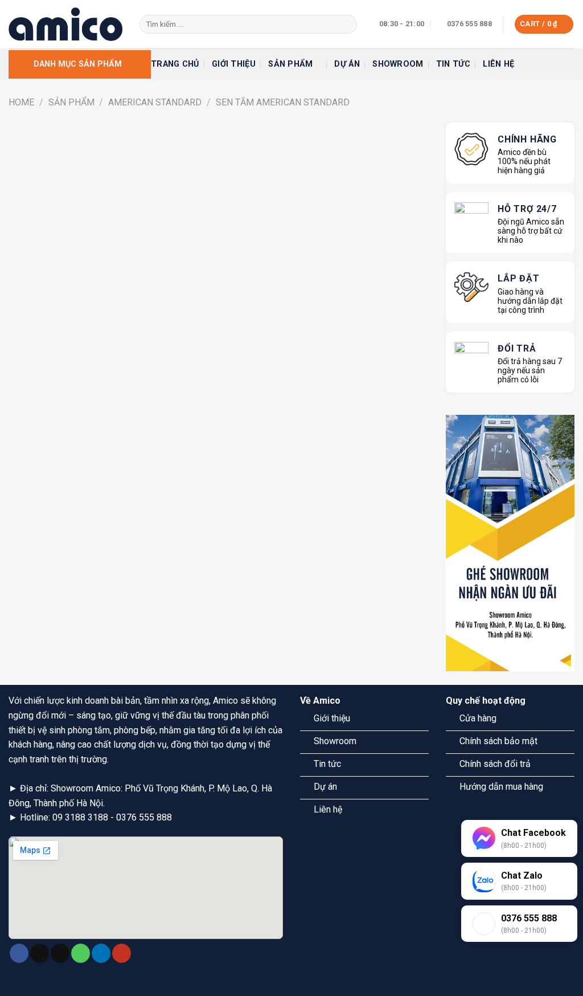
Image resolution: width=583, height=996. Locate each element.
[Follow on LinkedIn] (101, 953)
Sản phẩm (290, 64)
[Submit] (345, 24)
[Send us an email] (60, 953)
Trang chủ (175, 64)
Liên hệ (498, 64)
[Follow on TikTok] (39, 953)
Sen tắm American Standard (283, 102)
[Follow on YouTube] (121, 953)
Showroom (397, 64)
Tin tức (453, 64)
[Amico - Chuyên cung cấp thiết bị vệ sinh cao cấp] (65, 23)
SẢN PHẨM (71, 102)
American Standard (155, 102)
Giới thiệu (234, 64)
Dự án (346, 64)
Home (21, 102)
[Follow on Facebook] (19, 953)
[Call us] (80, 953)
